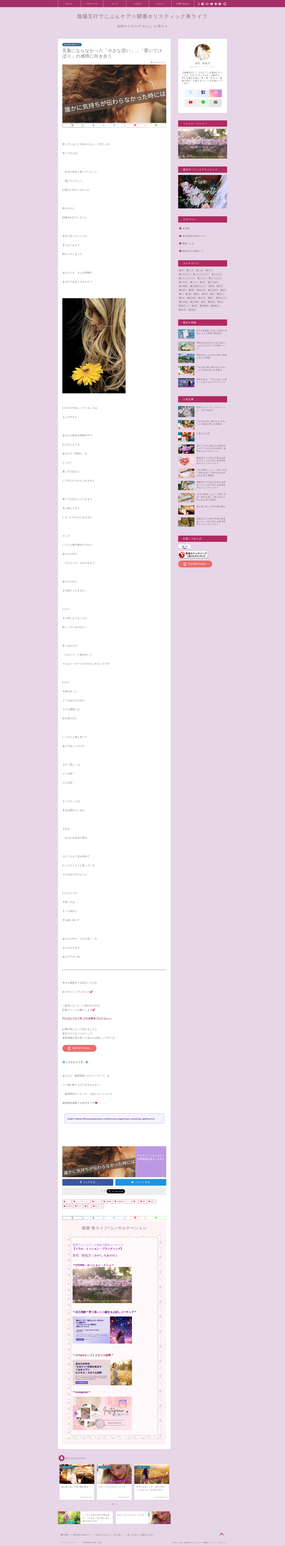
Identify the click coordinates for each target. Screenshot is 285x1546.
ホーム (69, 4)
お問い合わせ (183, 4)
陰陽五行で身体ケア (193, 251)
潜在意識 (68, 1206)
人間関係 (108, 1201)
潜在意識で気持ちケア (72, 44)
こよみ (200, 270)
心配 (189, 294)
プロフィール (92, 4)
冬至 (220, 286)
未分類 (185, 228)
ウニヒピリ (217, 274)
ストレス (97, 1201)
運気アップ (185, 306)
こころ (67, 1201)
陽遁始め (216, 306)
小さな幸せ (214, 290)
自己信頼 (184, 302)
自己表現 (195, 302)
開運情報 (205, 306)
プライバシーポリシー (69, 1542)
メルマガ (137, 4)
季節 (192, 290)
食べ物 (183, 310)
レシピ (194, 282)
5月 (182, 270)
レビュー (160, 4)
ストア (115, 4)
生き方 (78, 1206)
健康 (212, 286)
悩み (197, 294)
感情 (143, 1201)
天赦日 (183, 290)
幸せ (224, 290)
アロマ (210, 270)
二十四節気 (214, 282)
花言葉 (212, 302)
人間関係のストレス (123, 1201)
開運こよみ (188, 243)
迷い (221, 302)
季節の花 (202, 290)
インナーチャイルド (202, 274)
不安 (203, 282)
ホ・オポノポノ (216, 278)
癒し (88, 1206)
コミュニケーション (82, 1201)
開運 (195, 306)
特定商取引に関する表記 (92, 1542)
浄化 (182, 298)
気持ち (152, 1201)
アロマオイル (185, 274)
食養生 (193, 310)
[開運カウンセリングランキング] (202, 554)
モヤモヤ (184, 282)
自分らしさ (98, 1206)
